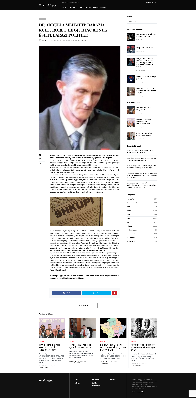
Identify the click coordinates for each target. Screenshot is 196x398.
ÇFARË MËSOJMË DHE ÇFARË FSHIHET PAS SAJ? (146, 134)
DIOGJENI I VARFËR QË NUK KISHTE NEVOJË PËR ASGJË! (146, 90)
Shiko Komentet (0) (85, 305)
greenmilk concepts (133, 158)
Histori (129, 210)
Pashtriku (50, 5)
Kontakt (112, 379)
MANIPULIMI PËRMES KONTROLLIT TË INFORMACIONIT (145, 121)
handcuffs (130, 183)
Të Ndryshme (131, 238)
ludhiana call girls (132, 166)
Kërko (155, 21)
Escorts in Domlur (132, 150)
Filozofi (129, 207)
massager (130, 173)
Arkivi (76, 379)
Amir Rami (142, 392)
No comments (82, 40)
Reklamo (77, 383)
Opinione (42, 19)
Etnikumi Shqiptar (132, 203)
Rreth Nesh (96, 379)
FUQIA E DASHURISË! (144, 48)
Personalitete (131, 234)
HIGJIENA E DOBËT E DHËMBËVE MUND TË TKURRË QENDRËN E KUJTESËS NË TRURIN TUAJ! (145, 62)
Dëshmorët (130, 199)
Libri (128, 222)
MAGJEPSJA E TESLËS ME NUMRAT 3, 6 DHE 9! (146, 35)
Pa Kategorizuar (132, 230)
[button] (40, 5)
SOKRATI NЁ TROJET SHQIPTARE (144, 109)
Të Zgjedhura (131, 241)
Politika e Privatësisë (96, 384)
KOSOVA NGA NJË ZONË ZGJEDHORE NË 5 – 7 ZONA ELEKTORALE (113, 347)
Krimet (129, 214)
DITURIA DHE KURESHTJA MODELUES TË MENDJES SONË (143, 347)
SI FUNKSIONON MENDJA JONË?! (146, 78)
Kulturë (129, 218)
